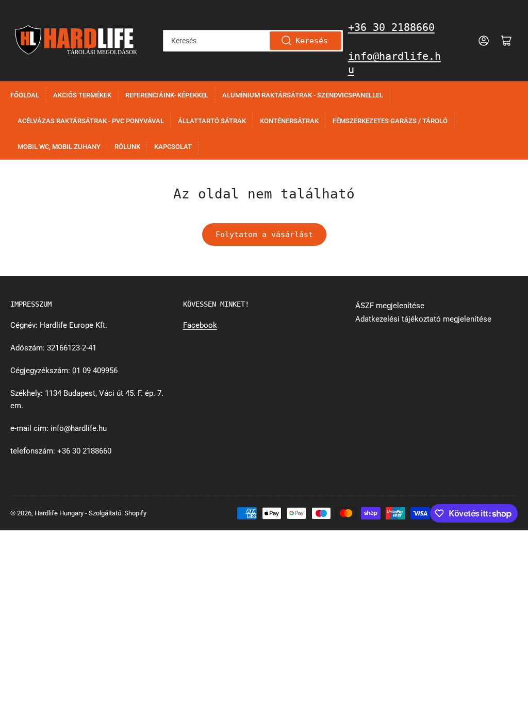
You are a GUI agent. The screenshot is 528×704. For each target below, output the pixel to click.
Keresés (311, 40)
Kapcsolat (173, 146)
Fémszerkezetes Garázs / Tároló (390, 121)
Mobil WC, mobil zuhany (59, 146)
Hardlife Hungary (59, 513)
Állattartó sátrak (212, 121)
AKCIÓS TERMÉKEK (82, 95)
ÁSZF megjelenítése (389, 305)
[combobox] (253, 41)
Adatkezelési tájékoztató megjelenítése (423, 319)
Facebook (200, 325)
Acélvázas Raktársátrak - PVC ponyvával (91, 121)
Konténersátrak (289, 121)
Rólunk (127, 146)
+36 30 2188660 (391, 27)
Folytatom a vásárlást (264, 234)
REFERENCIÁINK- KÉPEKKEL (166, 95)
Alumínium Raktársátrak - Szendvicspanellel (302, 95)
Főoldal (24, 95)
